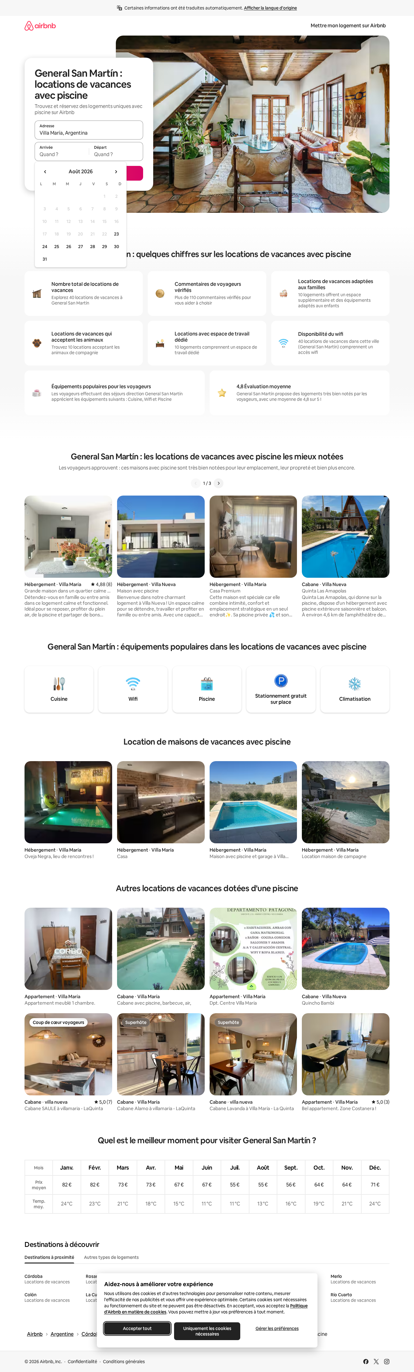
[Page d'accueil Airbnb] (40, 25)
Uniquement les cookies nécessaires (207, 1331)
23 (116, 234)
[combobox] (89, 132)
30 (116, 246)
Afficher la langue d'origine (270, 8)
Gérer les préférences (276, 1328)
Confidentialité (82, 1361)
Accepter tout (137, 1328)
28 (92, 246)
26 (68, 246)
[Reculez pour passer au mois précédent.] (45, 172)
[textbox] (62, 154)
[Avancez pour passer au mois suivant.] (116, 172)
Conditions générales (124, 1361)
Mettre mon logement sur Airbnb (348, 25)
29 (104, 246)
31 (45, 259)
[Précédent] (196, 483)
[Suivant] (218, 483)
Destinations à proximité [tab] (49, 1257)
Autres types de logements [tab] (111, 1257)
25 (56, 246)
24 (44, 246)
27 (80, 246)
